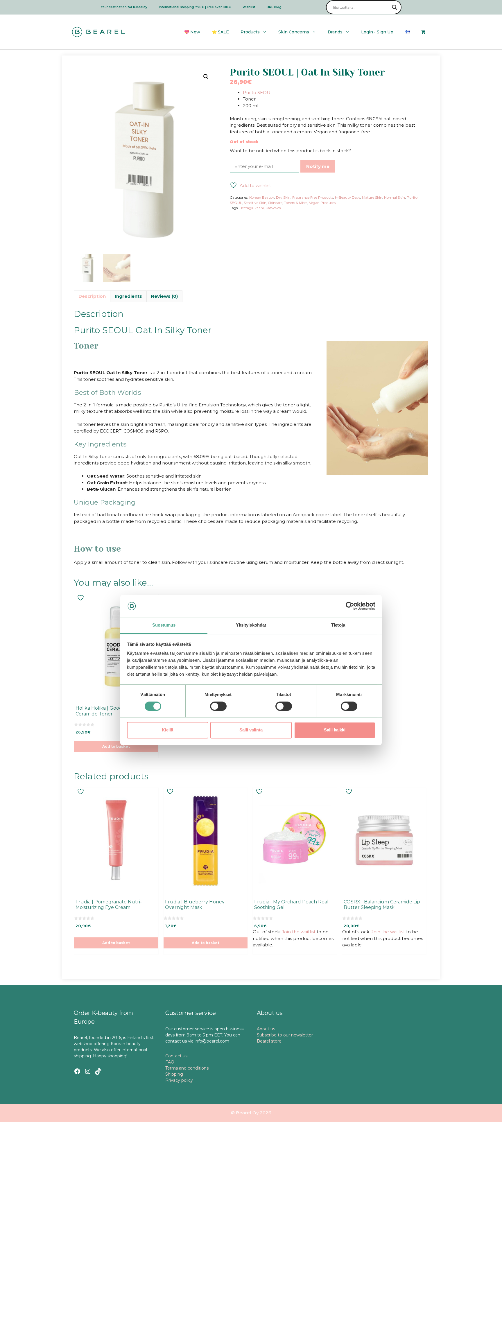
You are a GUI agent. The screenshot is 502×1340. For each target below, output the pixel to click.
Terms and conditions (187, 1068)
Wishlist (249, 7)
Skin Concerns (293, 32)
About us (266, 1029)
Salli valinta (251, 729)
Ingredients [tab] (128, 296)
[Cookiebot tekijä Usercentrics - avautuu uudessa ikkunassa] (349, 606)
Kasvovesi (274, 208)
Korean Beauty (261, 197)
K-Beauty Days (347, 197)
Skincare (275, 202)
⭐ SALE (220, 32)
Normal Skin (394, 197)
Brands (335, 32)
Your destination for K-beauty (124, 7)
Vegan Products (322, 202)
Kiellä (167, 729)
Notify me (317, 166)
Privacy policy (179, 1080)
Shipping (174, 1074)
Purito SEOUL (258, 92)
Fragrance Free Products (312, 197)
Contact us (176, 1056)
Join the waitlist (298, 931)
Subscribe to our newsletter (285, 1035)
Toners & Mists (295, 202)
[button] (206, 76)
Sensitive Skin (255, 202)
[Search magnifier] (394, 7)
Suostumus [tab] (164, 625)
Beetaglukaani (251, 208)
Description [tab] (92, 296)
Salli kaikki (334, 729)
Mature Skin (372, 197)
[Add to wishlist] (81, 597)
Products (250, 32)
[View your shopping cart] (423, 32)
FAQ (169, 1062)
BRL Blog (274, 7)
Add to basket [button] (116, 746)
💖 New (192, 32)
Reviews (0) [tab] (164, 296)
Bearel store (269, 1041)
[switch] (218, 706)
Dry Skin (283, 197)
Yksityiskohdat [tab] (251, 625)
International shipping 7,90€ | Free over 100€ (195, 7)
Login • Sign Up (377, 32)
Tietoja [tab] (338, 625)
